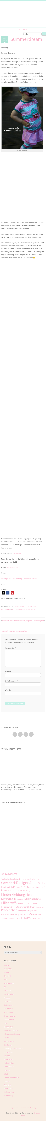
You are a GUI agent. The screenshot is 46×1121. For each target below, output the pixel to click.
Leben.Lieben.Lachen (12, 1034)
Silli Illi (34, 578)
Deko (6, 979)
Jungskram (31, 891)
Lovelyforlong (17, 578)
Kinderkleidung (30, 606)
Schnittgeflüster (18, 914)
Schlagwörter (9, 874)
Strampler (12, 918)
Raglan (30, 910)
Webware (33, 918)
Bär (27, 879)
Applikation (5, 879)
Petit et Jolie (40, 907)
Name (8, 672)
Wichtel (40, 918)
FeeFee (24, 887)
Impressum (14, 1108)
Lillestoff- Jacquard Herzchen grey (31, 620)
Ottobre (19, 907)
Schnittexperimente (11, 1077)
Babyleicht (18, 879)
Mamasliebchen (27, 904)
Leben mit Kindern (11, 1030)
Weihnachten (9, 1092)
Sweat (18, 918)
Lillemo (37, 898)
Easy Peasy (17, 553)
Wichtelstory (8, 1096)
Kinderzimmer (9, 1019)
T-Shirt (24, 917)
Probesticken (9, 1066)
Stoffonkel (4, 918)
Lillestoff (8, 903)
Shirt (28, 915)
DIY (13, 887)
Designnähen (19, 606)
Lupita (18, 904)
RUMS (6, 1074)
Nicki (13, 907)
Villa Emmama (9, 1088)
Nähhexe (27, 578)
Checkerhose (34, 879)
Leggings (29, 898)
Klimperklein (6, 609)
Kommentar (10, 648)
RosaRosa (6, 914)
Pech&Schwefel (29, 907)
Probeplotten (23, 910)
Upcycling (7, 1085)
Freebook (7, 998)
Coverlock (8, 882)
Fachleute (7, 990)
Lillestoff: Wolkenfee (10, 620)
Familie (18, 887)
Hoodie (23, 890)
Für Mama (7, 1001)
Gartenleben (8, 1005)
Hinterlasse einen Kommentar (23, 609)
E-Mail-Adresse (11, 681)
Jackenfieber (8, 1012)
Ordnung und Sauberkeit (13, 1048)
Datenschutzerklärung (28, 1108)
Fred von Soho (33, 887)
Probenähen (9, 910)
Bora (24, 879)
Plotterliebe (8, 1052)
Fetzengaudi (5, 578)
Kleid (28, 895)
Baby (12, 879)
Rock (35, 910)
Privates (7, 1056)
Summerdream (26, 39)
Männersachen (9, 1041)
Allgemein (7, 965)
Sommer (36, 914)
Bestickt (7, 972)
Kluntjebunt (20, 899)
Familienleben (9, 994)
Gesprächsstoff (12, 567)
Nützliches (8, 1045)
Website (8, 690)
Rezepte (7, 1070)
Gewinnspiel (8, 1009)
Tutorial (6, 1081)
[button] (3, 592)
